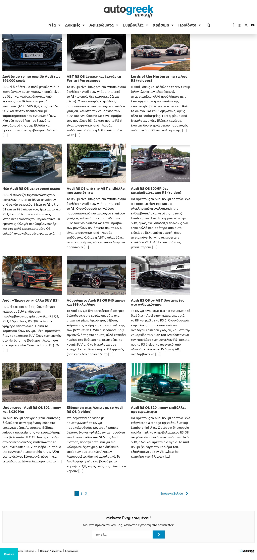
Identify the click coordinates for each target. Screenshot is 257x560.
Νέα (52, 25)
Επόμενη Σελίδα (171, 493)
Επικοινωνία (71, 551)
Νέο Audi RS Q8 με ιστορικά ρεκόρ (31, 188)
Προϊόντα (187, 25)
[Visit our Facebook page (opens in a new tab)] (231, 25)
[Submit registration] (159, 534)
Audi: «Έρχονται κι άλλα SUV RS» (30, 300)
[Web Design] (247, 551)
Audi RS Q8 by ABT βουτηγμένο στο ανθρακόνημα (158, 302)
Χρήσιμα (161, 25)
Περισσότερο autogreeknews (18, 551)
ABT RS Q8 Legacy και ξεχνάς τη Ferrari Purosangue (94, 78)
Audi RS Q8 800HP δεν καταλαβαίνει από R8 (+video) (156, 190)
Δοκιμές (72, 25)
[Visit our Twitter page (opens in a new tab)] (245, 25)
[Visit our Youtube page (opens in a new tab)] (252, 25)
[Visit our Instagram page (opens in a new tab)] (238, 25)
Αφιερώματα (101, 25)
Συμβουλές (133, 25)
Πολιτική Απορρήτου (51, 551)
